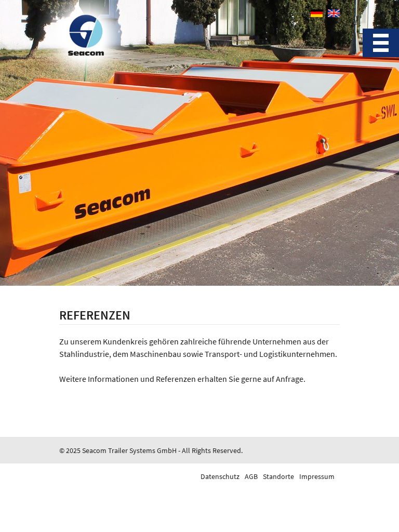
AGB (251, 476)
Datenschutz (220, 476)
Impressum (317, 476)
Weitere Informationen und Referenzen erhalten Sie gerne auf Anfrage (181, 379)
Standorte (278, 476)
